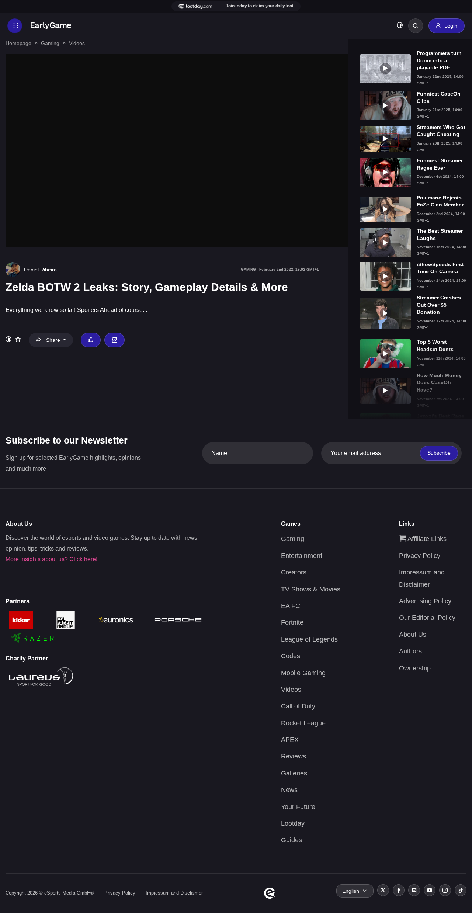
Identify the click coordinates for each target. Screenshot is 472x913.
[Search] (415, 25)
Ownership (415, 668)
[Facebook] (399, 890)
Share (53, 340)
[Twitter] (383, 890)
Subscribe (439, 453)
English (350, 891)
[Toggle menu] (14, 25)
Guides (291, 840)
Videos (77, 43)
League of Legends (309, 639)
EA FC (290, 606)
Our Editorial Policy (427, 617)
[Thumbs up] (91, 340)
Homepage (18, 43)
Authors (410, 651)
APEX (290, 739)
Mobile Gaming (303, 673)
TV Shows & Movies (310, 589)
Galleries (294, 773)
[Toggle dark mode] (400, 26)
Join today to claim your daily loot (260, 5)
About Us (412, 634)
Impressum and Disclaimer (174, 893)
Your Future (298, 806)
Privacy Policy (419, 555)
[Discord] (414, 890)
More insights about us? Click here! (51, 559)
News (289, 790)
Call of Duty (298, 706)
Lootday (293, 823)
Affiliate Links (426, 538)
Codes (290, 656)
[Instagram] (445, 890)
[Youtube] (429, 890)
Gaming (50, 43)
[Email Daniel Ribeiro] (114, 340)
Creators (293, 572)
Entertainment (301, 555)
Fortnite (292, 622)
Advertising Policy (425, 601)
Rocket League (303, 723)
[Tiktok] (460, 890)
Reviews (293, 756)
